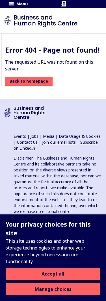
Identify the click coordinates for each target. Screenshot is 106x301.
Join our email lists (59, 142)
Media (48, 136)
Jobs (34, 136)
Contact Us (27, 142)
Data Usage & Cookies (80, 136)
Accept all (53, 274)
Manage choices (53, 289)
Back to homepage (29, 81)
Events (20, 136)
